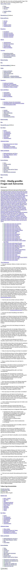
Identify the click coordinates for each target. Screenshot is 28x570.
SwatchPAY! (6, 209)
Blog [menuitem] (2, 62)
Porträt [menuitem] (4, 130)
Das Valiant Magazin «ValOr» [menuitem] (10, 154)
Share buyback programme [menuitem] (9, 172)
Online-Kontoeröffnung (19, 209)
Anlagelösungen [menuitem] (7, 93)
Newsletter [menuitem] (5, 499)
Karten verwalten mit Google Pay (19, 203)
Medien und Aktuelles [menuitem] (5, 150)
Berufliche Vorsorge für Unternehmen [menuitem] (12, 102)
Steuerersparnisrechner (6, 297)
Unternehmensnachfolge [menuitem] (9, 116)
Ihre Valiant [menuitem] (3, 127)
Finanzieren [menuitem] (3, 28)
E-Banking (7, 195)
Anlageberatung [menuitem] (7, 42)
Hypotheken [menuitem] (6, 31)
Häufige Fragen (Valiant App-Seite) (9, 205)
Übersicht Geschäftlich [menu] (5, 65)
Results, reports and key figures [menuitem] (10, 169)
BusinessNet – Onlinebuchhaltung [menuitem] (11, 76)
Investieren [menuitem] (5, 114)
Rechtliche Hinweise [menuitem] (8, 503)
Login (4, 12)
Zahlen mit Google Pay (6, 204)
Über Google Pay (15, 204)
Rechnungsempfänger (11, 198)
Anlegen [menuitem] (2, 39)
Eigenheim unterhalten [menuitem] (8, 35)
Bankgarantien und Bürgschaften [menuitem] (10, 85)
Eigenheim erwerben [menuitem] (8, 33)
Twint (8, 217)
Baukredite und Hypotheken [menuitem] (9, 84)
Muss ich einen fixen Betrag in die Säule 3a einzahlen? (14, 351)
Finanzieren (18, 198)
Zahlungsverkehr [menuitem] (7, 24)
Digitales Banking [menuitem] (4, 60)
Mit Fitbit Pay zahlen (20, 199)
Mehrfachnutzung (10, 218)
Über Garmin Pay (14, 202)
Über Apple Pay (4, 194)
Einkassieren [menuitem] (6, 74)
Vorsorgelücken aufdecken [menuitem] (9, 55)
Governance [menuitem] (6, 166)
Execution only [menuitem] (6, 45)
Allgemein (12, 195)
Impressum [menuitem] (5, 506)
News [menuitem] (4, 163)
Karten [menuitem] (5, 23)
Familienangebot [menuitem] (7, 26)
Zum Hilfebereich (5, 262)
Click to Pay (11, 194)
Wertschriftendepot (13, 196)
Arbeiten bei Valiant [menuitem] (5, 141)
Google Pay (21, 202)
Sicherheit (6, 196)
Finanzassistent (18, 195)
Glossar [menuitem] (5, 508)
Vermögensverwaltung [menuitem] (8, 43)
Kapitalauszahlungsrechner (16, 310)
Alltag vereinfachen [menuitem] (7, 112)
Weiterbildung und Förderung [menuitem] (10, 147)
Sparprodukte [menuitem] (6, 92)
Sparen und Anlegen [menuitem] (5, 89)
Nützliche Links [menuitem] (4, 495)
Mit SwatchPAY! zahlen (18, 216)
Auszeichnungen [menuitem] (7, 138)
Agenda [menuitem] (5, 165)
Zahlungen (20, 196)
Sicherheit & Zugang (20, 218)
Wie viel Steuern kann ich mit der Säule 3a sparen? (13, 287)
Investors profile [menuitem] (7, 164)
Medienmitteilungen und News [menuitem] (10, 153)
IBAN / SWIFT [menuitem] (7, 498)
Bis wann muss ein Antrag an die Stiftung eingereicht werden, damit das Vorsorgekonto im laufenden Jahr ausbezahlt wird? (13, 383)
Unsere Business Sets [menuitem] (8, 73)
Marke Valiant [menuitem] (6, 135)
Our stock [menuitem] (5, 170)
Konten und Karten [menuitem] (4, 18)
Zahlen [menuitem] (2, 68)
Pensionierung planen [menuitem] (8, 53)
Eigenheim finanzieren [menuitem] (8, 34)
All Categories (4, 191)
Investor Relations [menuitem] (4, 160)
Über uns (5, 8)
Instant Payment (20, 205)
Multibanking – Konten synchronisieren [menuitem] (12, 77)
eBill (24, 196)
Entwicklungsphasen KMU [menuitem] (9, 104)
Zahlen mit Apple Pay (22, 192)
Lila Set (21, 220)
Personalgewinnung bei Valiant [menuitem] (10, 144)
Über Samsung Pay (11, 214)
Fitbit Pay (23, 198)
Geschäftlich (6, 7)
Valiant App (12, 217)
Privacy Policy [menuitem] (6, 505)
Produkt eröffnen (7, 11)
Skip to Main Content (5, 3)
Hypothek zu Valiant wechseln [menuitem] (10, 87)
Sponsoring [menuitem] (6, 137)
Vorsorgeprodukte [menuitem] (7, 57)
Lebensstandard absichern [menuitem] (9, 54)
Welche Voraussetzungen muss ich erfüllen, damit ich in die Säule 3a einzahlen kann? (13, 425)
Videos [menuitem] (5, 510)
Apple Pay (14, 191)
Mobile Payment (22, 207)
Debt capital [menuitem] (6, 168)
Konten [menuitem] (5, 22)
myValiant (11, 209)
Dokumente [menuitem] (6, 507)
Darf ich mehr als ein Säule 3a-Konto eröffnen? (13, 299)
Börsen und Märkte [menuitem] (7, 47)
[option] (12, 223)
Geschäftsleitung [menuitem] (7, 133)
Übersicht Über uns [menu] (4, 125)
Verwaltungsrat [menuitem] (6, 131)
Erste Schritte (4, 199)
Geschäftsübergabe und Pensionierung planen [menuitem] (13, 103)
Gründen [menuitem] (5, 110)
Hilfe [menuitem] (4, 501)
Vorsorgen (3, 190)
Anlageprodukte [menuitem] (7, 46)
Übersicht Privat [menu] (4, 15)
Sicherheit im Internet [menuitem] (8, 502)
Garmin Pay (8, 200)
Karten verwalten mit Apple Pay (10, 192)
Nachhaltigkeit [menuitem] (6, 134)
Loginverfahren (4, 207)
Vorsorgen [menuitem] (3, 50)
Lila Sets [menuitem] (5, 21)
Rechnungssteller (5, 212)
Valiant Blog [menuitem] (6, 156)
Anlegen (9, 191)
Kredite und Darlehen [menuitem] (8, 83)
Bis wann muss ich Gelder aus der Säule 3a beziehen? (14, 391)
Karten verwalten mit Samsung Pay (11, 213)
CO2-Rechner (17, 194)
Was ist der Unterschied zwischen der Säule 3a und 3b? (14, 456)
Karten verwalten (11, 199)
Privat (4, 6)
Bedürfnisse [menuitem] (3, 107)
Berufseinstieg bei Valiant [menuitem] (9, 146)
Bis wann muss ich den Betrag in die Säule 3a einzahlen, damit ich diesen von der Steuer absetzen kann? (14, 340)
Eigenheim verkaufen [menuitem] (8, 36)
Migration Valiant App (13, 207)
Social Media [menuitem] (6, 157)
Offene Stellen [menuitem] (6, 145)
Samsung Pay (12, 212)
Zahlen (17, 220)
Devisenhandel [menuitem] (6, 115)
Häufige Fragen (23, 204)
